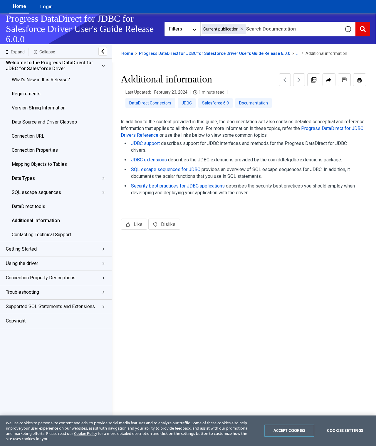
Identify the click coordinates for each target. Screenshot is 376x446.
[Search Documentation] (362, 29)
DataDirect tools (28, 206)
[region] (188, 430)
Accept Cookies (289, 430)
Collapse (47, 52)
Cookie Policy (85, 433)
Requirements (26, 94)
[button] (241, 29)
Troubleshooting (22, 292)
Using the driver (22, 263)
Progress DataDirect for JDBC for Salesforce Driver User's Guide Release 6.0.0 (214, 53)
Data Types (23, 178)
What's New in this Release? (41, 79)
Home (19, 6)
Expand (18, 52)
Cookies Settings (345, 430)
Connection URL (28, 136)
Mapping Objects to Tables (39, 164)
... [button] (298, 53)
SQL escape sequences (36, 192)
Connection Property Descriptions (40, 278)
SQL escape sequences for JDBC (165, 169)
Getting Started (21, 249)
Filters (175, 29)
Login (46, 6)
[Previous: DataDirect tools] (285, 80)
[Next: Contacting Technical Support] (299, 80)
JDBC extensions (149, 160)
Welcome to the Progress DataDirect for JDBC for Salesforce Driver (49, 65)
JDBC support (145, 143)
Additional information (36, 220)
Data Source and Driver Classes (44, 122)
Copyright (16, 321)
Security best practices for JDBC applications (178, 186)
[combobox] (270, 29)
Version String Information (39, 108)
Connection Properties (35, 150)
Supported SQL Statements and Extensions (50, 306)
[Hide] (102, 51)
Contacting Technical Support (41, 234)
